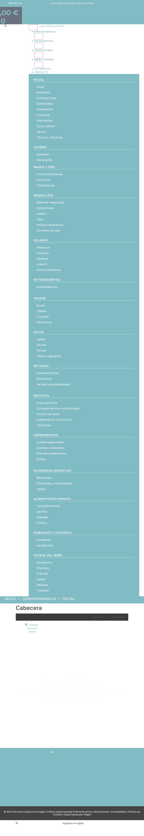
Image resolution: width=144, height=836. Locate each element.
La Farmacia (42, 69)
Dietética (41, 395)
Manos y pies (44, 167)
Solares (40, 240)
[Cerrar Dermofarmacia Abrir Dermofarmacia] (38, 36)
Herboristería (45, 435)
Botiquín (41, 366)
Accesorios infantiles (52, 470)
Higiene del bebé (47, 555)
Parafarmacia (43, 41)
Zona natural (43, 50)
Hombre (40, 147)
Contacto (41, 72)
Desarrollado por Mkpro (77, 814)
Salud (38, 332)
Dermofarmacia (45, 31)
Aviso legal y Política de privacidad (51, 811)
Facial (38, 79)
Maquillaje (43, 195)
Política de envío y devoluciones (91, 811)
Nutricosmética (46, 279)
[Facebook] (72, 783)
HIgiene (39, 298)
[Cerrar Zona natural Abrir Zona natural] (38, 55)
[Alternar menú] (33, 27)
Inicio (10, 599)
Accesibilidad (119, 811)
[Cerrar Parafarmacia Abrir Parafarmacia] (38, 46)
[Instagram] (60, 783)
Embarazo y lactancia (52, 532)
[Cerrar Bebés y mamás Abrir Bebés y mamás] (38, 64)
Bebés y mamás (44, 59)
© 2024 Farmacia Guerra (18, 811)
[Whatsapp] (83, 783)
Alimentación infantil (52, 499)
